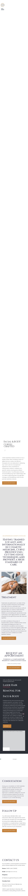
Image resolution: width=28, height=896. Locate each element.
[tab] (23, 714)
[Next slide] (8, 749)
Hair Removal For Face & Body (11, 690)
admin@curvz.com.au (11, 871)
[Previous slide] (4, 749)
